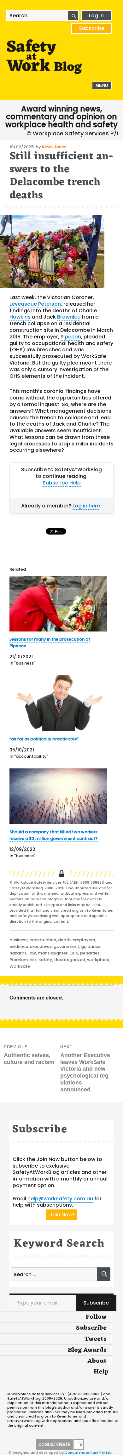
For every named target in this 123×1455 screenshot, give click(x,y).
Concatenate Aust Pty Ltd (88, 1452)
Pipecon (71, 336)
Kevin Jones (54, 147)
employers (84, 940)
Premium (18, 960)
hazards (17, 953)
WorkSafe (19, 966)
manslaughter (52, 953)
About (97, 1361)
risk (33, 960)
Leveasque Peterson (35, 304)
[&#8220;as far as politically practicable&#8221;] (58, 703)
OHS (73, 953)
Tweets (95, 1339)
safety (45, 960)
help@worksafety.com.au (60, 1198)
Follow (96, 1317)
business (18, 940)
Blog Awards (87, 1350)
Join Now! (61, 1214)
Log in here (86, 505)
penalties (90, 953)
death (64, 940)
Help (75, 482)
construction (42, 940)
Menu (102, 85)
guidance (91, 946)
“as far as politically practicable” (44, 739)
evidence (18, 946)
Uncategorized (69, 960)
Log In (96, 15)
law (32, 953)
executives (41, 946)
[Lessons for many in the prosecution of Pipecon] (58, 603)
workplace (98, 960)
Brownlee (68, 316)
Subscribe (91, 28)
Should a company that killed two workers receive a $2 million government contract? (53, 835)
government (66, 946)
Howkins (20, 316)
